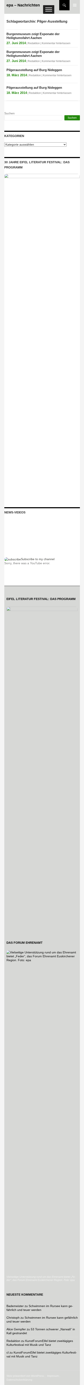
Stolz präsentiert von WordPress (25, 1375)
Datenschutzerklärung (19, 1379)
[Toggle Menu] (48, 9)
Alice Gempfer (16, 1329)
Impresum (53, 1375)
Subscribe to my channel (37, 559)
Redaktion (34, 43)
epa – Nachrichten (23, 5)
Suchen (9, 113)
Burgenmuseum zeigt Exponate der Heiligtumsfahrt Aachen (33, 36)
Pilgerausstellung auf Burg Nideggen (34, 70)
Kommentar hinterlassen (56, 43)
